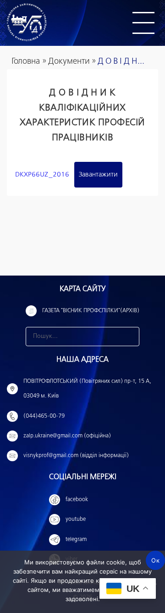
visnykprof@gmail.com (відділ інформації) (76, 455)
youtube (76, 519)
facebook (77, 500)
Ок (155, 560)
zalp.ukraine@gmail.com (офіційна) (67, 436)
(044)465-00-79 (44, 416)
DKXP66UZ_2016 (42, 174)
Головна (25, 61)
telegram (76, 539)
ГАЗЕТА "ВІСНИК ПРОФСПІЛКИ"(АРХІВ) (90, 311)
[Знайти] (129, 336)
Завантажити (98, 174)
